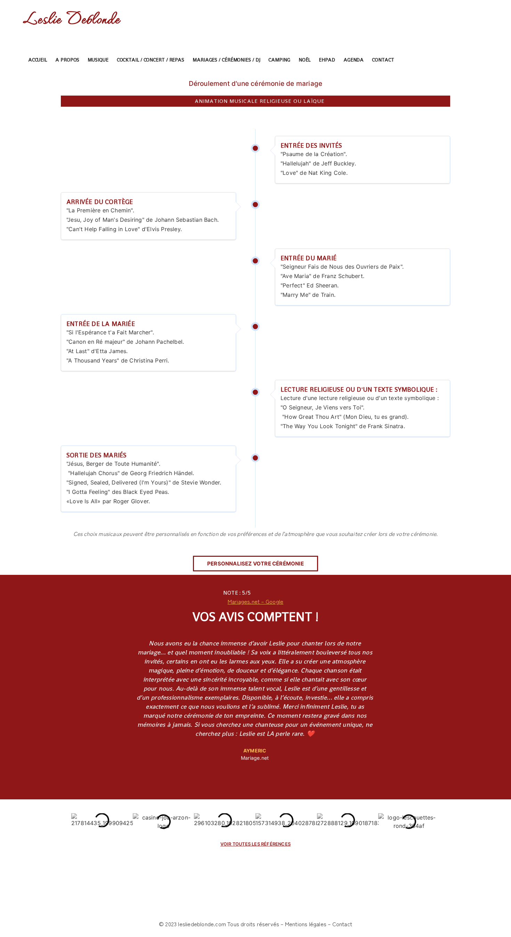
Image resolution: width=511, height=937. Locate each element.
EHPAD (327, 60)
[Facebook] (444, 60)
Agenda (353, 60)
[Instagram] (456, 60)
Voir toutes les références (255, 844)
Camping (279, 60)
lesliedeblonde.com (202, 924)
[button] (255, 563)
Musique (98, 60)
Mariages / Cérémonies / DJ (226, 60)
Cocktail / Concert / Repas (150, 60)
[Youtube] (469, 60)
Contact (383, 60)
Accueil (37, 60)
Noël (305, 60)
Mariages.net (244, 601)
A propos (67, 60)
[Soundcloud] (481, 60)
